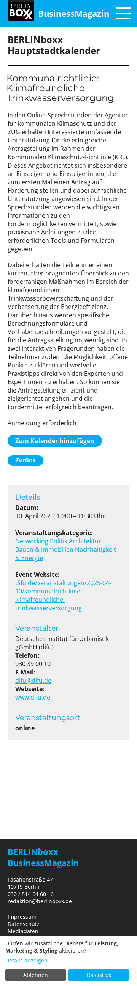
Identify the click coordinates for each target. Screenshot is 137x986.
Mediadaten (23, 931)
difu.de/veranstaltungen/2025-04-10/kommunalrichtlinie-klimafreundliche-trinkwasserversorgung (63, 595)
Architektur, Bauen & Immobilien (59, 545)
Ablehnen (35, 974)
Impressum (22, 916)
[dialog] (68, 961)
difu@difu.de (33, 680)
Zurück (25, 460)
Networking (32, 541)
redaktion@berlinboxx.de (40, 901)
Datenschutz (24, 923)
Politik (59, 541)
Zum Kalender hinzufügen (54, 441)
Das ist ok (99, 974)
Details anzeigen (26, 960)
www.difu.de (32, 697)
